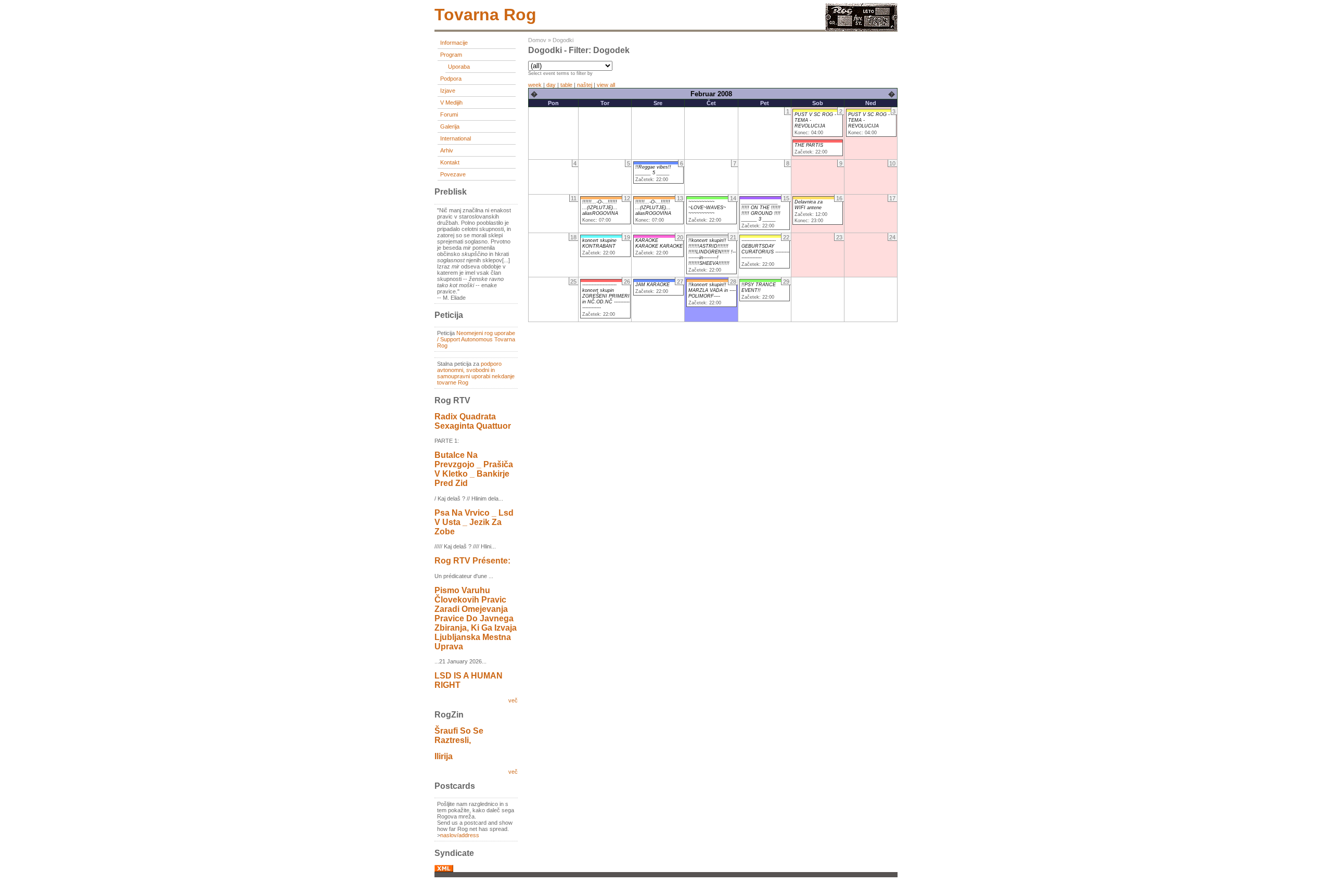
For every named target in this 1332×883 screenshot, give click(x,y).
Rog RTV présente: (472, 560)
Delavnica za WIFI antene (809, 204)
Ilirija (443, 756)
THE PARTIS (809, 145)
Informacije (454, 43)
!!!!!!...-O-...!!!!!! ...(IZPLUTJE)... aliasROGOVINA (600, 207)
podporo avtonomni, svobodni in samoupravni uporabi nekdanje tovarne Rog (476, 373)
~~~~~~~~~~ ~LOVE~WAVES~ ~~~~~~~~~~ (707, 207)
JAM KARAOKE (652, 284)
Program (451, 55)
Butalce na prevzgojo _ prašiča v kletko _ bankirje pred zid (473, 469)
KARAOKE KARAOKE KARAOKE (659, 243)
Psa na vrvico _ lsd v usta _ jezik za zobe (474, 522)
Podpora (451, 78)
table (566, 85)
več (513, 700)
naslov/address (459, 835)
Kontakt (449, 162)
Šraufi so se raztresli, (458, 735)
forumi (449, 114)
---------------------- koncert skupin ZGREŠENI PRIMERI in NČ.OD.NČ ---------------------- (606, 296)
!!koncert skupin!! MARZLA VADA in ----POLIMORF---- (712, 290)
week (535, 85)
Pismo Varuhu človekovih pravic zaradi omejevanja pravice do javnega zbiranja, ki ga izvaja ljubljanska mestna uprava (475, 618)
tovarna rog (485, 14)
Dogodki (563, 40)
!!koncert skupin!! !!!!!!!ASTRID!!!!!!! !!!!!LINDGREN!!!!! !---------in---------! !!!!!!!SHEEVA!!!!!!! (712, 252)
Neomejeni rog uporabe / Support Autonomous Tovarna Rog (476, 339)
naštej (584, 85)
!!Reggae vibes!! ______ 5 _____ (653, 169)
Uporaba (459, 66)
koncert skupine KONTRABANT (599, 243)
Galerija (449, 126)
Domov (537, 40)
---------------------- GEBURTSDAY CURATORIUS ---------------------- (765, 249)
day (551, 85)
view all (606, 85)
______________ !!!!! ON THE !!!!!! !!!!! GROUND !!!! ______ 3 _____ (760, 210)
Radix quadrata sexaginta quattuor (472, 421)
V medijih (451, 102)
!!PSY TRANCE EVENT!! (758, 287)
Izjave (447, 90)
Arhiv (446, 150)
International (455, 138)
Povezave (453, 174)
